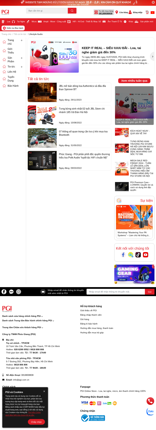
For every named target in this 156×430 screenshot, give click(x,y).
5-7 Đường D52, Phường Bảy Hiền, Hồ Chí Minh (29, 361)
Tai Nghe (21, 21)
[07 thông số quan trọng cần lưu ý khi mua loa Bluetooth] (42, 138)
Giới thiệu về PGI (88, 310)
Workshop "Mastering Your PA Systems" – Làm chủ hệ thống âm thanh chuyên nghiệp (134, 235)
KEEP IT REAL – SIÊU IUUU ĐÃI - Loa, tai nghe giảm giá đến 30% (133, 120)
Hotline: (25, 349)
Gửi (149, 291)
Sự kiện (146, 200)
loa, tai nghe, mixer (34, 15)
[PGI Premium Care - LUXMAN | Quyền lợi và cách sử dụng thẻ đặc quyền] (122, 186)
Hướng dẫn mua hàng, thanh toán (96, 328)
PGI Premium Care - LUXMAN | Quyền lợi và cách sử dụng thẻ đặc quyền (141, 186)
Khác (131, 21)
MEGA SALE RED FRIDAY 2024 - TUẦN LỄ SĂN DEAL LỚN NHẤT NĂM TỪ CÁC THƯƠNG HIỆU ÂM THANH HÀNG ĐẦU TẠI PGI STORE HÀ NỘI (141, 168)
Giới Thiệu (11, 50)
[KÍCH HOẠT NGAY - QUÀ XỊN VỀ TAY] (122, 132)
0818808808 (105, 13)
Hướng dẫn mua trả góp (92, 332)
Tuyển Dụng (11, 78)
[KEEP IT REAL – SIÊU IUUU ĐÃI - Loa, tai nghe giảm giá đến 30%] (54, 56)
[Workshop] (134, 217)
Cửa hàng (123, 12)
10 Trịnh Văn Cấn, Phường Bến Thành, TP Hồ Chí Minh (33, 346)
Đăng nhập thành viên (91, 314)
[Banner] (134, 274)
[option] (91, 56)
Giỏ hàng (84, 319)
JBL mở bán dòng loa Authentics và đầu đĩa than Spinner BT (82, 87)
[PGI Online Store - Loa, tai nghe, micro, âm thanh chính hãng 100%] (13, 12)
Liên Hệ (12, 71)
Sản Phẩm (11, 59)
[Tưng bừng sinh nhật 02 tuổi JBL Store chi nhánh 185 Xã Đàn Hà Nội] (42, 115)
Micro (34, 21)
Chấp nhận (36, 422)
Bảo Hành (13, 85)
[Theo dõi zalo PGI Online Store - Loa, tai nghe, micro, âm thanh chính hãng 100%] (11, 291)
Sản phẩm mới (146, 21)
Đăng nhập (137, 12)
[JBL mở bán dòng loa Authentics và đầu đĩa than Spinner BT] (42, 92)
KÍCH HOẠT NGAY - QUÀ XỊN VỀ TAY (140, 132)
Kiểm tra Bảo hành (15, 28)
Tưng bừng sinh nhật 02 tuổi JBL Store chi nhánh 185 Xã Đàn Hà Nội (82, 110)
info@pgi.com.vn (21, 379)
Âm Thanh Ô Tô (115, 21)
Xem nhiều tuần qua (134, 80)
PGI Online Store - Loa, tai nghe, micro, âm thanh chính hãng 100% (113, 391)
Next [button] (152, 56)
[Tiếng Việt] (152, 12)
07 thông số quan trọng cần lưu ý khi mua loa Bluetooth (83, 133)
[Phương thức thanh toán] (99, 403)
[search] (72, 11)
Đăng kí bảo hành (89, 323)
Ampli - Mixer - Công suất (54, 21)
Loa (8, 21)
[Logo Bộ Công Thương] (92, 418)
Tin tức (11, 66)
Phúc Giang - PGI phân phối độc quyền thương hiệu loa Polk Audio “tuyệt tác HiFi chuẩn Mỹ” (84, 156)
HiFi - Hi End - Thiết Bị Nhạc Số (87, 21)
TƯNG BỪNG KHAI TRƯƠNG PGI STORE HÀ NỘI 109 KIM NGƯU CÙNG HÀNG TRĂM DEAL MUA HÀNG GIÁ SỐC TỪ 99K (141, 147)
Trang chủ (11, 42)
